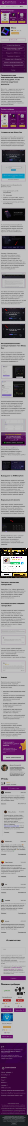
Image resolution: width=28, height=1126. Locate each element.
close (27, 549)
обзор (6, 575)
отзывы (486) (20, 575)
